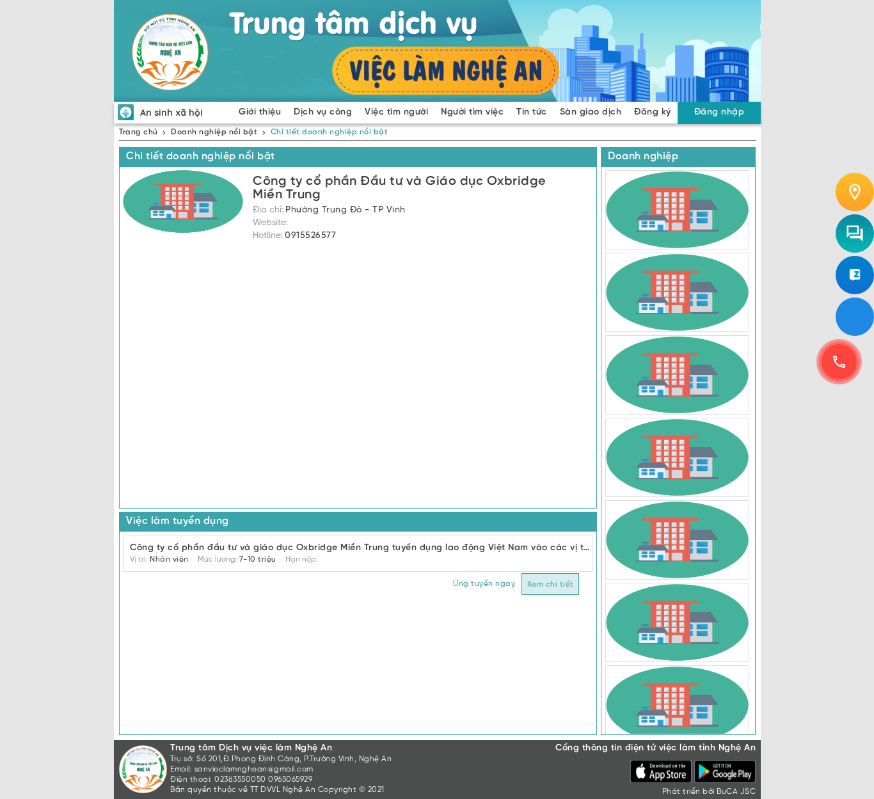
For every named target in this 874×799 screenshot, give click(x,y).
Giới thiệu (260, 112)
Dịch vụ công (323, 112)
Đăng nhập (719, 112)
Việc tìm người (396, 112)
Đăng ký (652, 112)
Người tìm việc (472, 112)
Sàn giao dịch (591, 112)
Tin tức (531, 112)
